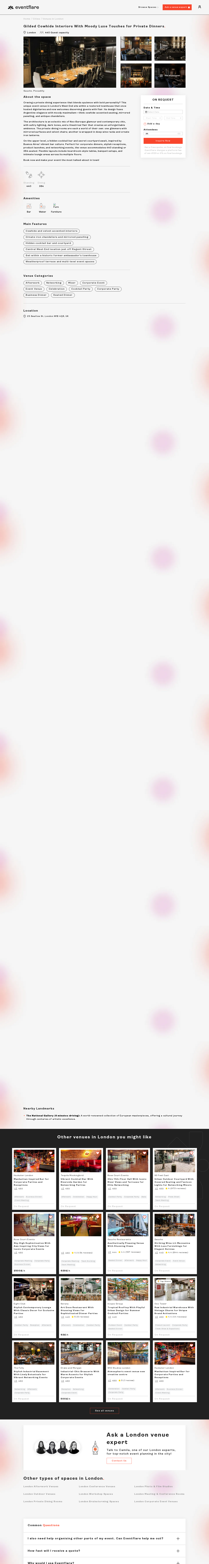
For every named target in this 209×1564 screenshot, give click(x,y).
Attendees (151, 130)
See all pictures (172, 76)
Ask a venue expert (176, 7)
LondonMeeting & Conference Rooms (159, 1494)
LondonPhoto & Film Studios (153, 1487)
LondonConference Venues (97, 1487)
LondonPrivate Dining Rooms (42, 1502)
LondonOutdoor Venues (39, 1494)
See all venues (104, 1411)
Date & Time (152, 108)
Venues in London (53, 19)
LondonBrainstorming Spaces (99, 1502)
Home (26, 19)
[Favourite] (49, 1153)
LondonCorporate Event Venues (156, 1502)
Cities (36, 19)
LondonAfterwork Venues (41, 1487)
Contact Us (119, 1461)
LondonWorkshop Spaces (96, 1494)
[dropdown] (199, 7)
